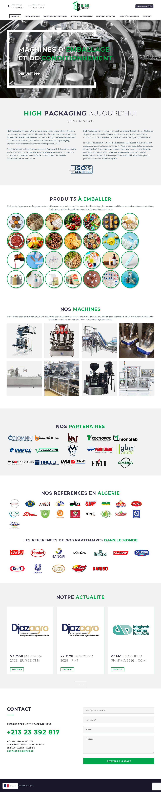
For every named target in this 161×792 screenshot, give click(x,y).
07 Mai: (26, 658)
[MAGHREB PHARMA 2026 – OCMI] (131, 630)
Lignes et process (105, 16)
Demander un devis (144, 6)
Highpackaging (32, 16)
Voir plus (80, 684)
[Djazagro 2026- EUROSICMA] (30, 630)
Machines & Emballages (55, 16)
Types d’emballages (129, 16)
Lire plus (17, 669)
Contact (147, 16)
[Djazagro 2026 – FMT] (80, 630)
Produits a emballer (82, 16)
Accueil (15, 16)
